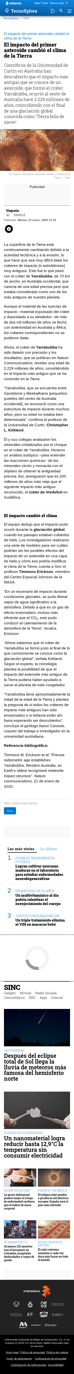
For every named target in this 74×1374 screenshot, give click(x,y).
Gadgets (10, 993)
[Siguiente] (67, 3)
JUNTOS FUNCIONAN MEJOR (37, 916)
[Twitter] (8, 215)
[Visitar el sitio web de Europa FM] (58, 1315)
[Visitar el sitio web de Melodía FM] (23, 1325)
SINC (12, 987)
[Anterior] (30, 3)
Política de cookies (57, 1352)
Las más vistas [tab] (20, 848)
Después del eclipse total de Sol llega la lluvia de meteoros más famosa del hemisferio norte (35, 1067)
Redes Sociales (46, 993)
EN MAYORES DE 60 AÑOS (34, 891)
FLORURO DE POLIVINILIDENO (23, 1133)
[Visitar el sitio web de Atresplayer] (37, 1325)
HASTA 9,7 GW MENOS (52, 1190)
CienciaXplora (14, 997)
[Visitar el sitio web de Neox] (44, 1304)
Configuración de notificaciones (29, 1364)
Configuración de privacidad (50, 1358)
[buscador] (61, 11)
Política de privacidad (32, 1352)
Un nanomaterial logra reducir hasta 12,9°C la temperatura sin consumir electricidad (34, 1146)
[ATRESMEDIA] (37, 1291)
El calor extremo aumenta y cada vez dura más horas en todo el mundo (53, 1255)
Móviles (25, 993)
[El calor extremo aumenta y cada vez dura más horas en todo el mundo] (54, 1229)
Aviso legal (12, 1352)
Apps (43, 997)
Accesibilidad (55, 1364)
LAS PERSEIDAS (14, 1050)
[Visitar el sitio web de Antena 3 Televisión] (16, 1304)
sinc (10, 811)
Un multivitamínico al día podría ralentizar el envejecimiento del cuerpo (38, 899)
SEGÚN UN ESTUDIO (17, 1190)
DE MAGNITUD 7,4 (15, 1242)
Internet (57, 997)
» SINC (25, 18)
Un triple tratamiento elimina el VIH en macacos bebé (40, 922)
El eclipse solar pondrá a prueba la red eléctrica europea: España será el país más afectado (53, 1200)
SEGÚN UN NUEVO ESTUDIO (50, 1243)
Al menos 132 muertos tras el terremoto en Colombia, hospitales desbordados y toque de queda (19, 1253)
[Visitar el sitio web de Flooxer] (51, 1325)
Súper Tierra (41, 3)
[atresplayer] (52, 11)
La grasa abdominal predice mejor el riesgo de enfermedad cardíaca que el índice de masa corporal (19, 1201)
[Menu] (69, 11)
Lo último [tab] (48, 848)
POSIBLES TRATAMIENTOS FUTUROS (35, 860)
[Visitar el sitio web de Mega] (16, 1315)
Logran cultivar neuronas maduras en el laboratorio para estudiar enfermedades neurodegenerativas (39, 872)
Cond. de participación (19, 1358)
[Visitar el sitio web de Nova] (58, 1304)
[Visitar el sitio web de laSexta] (30, 1304)
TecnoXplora (11, 18)
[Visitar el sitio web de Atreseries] (30, 1315)
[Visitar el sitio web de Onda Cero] (44, 1315)
